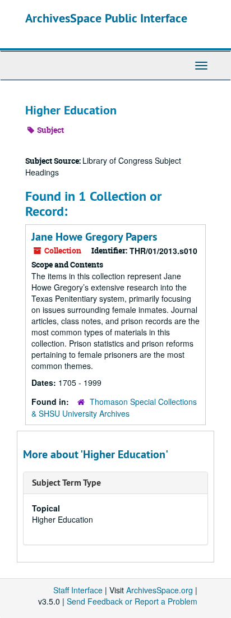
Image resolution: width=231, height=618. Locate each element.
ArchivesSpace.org (159, 590)
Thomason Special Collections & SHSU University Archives (114, 407)
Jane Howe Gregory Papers (94, 236)
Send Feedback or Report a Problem (132, 601)
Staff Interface (78, 590)
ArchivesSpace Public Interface (106, 18)
